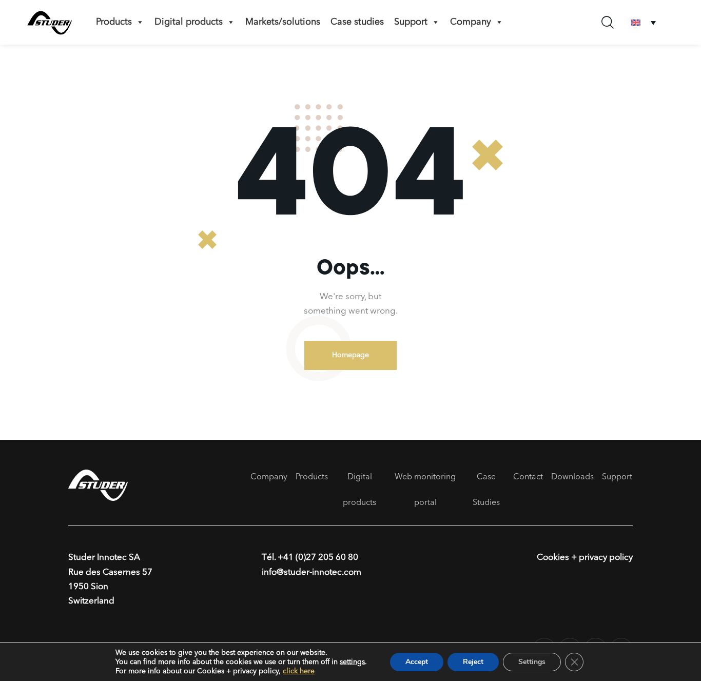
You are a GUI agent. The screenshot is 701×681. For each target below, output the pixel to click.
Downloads (572, 477)
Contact (528, 477)
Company (470, 22)
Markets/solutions (282, 22)
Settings (532, 662)
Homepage (350, 355)
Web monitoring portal (425, 490)
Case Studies (486, 490)
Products (114, 22)
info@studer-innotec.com (311, 572)
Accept (416, 662)
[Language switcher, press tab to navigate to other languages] (643, 22)
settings (352, 662)
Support (617, 477)
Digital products (188, 22)
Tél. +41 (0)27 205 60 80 (310, 557)
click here (299, 671)
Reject (473, 662)
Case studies (357, 22)
